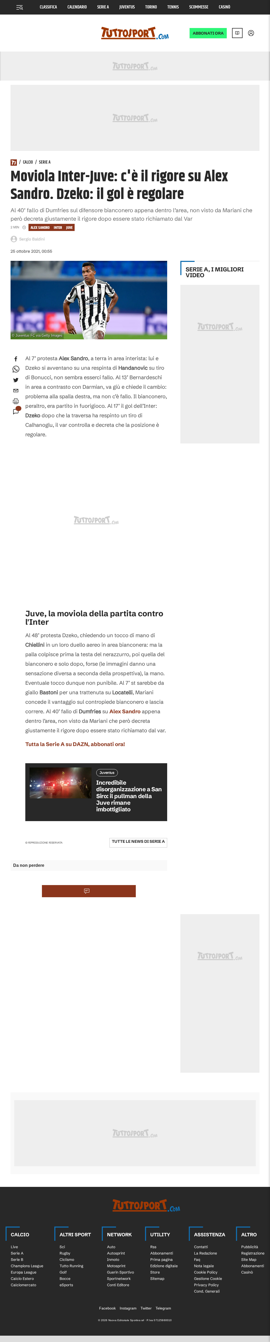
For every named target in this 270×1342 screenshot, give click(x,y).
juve (69, 228)
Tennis (173, 7)
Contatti (201, 1246)
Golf (63, 1272)
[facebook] (16, 359)
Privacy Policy (206, 1285)
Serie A (103, 7)
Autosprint (116, 1253)
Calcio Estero (22, 1278)
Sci (62, 1246)
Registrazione (252, 1253)
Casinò (224, 7)
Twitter (146, 1308)
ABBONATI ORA (208, 33)
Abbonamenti (161, 1253)
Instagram (128, 1308)
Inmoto (113, 1259)
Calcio (28, 162)
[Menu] (19, 7)
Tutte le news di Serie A (138, 841)
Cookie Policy (206, 1272)
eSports (66, 1285)
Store (155, 1272)
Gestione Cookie (208, 1278)
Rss (153, 1246)
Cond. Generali (207, 1291)
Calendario (77, 7)
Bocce (65, 1278)
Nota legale (204, 1266)
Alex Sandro (40, 228)
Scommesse (198, 7)
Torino (151, 7)
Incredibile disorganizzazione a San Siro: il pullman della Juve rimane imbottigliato (129, 796)
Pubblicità (249, 1246)
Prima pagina (161, 1259)
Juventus (127, 7)
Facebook (107, 1308)
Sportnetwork (119, 1278)
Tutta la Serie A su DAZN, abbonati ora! (75, 744)
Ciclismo (67, 1259)
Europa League (23, 1272)
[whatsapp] (16, 369)
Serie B (17, 1259)
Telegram (163, 1308)
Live (14, 1246)
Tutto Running (71, 1266)
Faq (197, 1259)
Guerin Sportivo (120, 1272)
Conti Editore (118, 1285)
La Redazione (205, 1253)
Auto (111, 1246)
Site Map (248, 1259)
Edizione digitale (164, 1266)
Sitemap (157, 1278)
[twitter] (16, 380)
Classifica (48, 7)
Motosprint (116, 1266)
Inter (58, 228)
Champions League (27, 1266)
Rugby (65, 1253)
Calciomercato (23, 1285)
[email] (16, 390)
